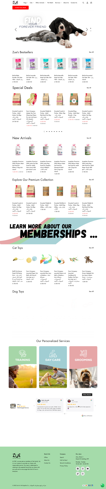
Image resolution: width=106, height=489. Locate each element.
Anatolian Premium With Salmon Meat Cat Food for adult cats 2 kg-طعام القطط (73, 165)
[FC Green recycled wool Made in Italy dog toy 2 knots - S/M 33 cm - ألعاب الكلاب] (60, 306)
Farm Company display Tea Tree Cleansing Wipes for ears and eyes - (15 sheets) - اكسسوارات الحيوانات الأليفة (31, 117)
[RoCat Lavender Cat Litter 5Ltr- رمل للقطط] (32, 65)
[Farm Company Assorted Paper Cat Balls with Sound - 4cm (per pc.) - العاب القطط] (32, 261)
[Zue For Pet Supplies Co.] (15, 2)
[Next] (87, 29)
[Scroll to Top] (103, 480)
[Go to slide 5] (63, 413)
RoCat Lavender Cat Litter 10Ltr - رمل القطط (73, 77)
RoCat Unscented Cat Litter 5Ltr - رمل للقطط (88, 77)
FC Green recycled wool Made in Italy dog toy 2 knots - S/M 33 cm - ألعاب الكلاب (60, 320)
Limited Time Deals (20, 8)
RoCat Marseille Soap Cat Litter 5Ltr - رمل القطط (46, 77)
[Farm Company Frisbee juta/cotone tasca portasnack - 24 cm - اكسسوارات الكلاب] (18, 306)
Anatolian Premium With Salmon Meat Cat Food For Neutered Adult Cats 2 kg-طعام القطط (59, 166)
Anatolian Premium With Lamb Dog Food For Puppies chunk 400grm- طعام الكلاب (45, 165)
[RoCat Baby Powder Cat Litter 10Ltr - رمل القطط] (18, 65)
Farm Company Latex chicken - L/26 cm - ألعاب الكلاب (31, 319)
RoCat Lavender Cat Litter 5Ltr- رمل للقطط (31, 77)
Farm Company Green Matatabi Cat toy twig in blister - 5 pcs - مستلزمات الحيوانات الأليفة (87, 275)
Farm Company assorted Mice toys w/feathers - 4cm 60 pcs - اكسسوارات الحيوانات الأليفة (45, 276)
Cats (31, 3)
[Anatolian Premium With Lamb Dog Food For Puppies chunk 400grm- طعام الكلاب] (46, 151)
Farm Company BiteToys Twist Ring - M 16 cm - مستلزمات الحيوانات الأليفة (87, 320)
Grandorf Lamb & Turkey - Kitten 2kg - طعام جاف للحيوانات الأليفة (59, 114)
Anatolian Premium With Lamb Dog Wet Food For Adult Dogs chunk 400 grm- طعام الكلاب (88, 165)
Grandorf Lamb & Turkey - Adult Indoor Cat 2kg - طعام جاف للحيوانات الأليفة (87, 115)
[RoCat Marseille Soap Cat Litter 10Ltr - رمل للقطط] (60, 65)
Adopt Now (53, 39)
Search (62, 457)
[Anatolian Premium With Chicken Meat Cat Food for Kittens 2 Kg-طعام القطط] (18, 151)
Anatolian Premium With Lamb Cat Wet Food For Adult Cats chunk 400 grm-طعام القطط (32, 165)
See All (91, 52)
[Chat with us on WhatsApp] (102, 485)
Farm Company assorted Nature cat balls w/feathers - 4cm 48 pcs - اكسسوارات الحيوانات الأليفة (60, 276)
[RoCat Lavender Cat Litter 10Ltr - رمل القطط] (74, 65)
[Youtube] (88, 469)
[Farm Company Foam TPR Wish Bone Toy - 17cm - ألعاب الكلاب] (74, 306)
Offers (46, 457)
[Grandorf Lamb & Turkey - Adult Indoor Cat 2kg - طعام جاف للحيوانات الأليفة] (88, 101)
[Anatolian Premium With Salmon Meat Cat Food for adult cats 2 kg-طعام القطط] (74, 151)
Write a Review (87, 394)
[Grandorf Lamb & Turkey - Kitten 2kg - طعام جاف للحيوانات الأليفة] (60, 101)
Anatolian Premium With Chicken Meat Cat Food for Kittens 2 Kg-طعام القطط (18, 165)
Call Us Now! (63, 460)
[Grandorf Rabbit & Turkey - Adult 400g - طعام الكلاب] (46, 192)
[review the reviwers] (61, 400)
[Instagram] (83, 469)
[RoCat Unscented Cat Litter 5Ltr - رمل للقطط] (88, 65)
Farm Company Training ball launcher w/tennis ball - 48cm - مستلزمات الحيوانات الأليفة (46, 321)
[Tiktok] (78, 474)
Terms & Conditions (65, 463)
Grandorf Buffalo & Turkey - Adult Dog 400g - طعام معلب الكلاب (60, 206)
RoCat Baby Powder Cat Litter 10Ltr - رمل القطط (17, 77)
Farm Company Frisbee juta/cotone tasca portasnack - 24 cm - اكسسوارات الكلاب (18, 320)
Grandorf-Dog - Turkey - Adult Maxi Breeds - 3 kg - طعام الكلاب (73, 114)
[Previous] (15, 29)
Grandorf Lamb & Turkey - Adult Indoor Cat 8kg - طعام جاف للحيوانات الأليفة (17, 115)
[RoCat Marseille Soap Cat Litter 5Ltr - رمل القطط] (46, 65)
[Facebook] (78, 469)
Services (57, 3)
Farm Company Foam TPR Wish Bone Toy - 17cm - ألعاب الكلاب (73, 319)
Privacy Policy (64, 466)
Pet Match (50, 3)
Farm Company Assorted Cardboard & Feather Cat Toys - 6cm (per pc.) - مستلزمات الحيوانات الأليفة (74, 277)
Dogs (25, 3)
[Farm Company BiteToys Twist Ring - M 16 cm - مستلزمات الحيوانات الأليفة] (88, 306)
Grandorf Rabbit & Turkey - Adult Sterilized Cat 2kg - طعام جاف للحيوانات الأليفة (45, 115)
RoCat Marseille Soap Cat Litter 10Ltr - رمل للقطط (59, 77)
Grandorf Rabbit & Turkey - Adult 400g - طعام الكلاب (46, 205)
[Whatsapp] (83, 474)
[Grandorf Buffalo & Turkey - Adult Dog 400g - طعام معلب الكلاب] (60, 192)
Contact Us (74, 3)
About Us (66, 3)
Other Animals (40, 3)
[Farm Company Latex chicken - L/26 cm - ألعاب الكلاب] (32, 306)
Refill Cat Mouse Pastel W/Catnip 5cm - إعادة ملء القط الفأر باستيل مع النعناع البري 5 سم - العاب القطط (17, 276)
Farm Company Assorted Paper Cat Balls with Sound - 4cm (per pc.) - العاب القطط (32, 275)
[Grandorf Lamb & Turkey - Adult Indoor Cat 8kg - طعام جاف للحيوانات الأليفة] (18, 101)
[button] (91, 3)
